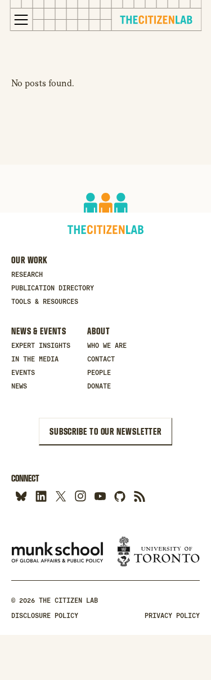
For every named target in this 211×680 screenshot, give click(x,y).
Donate (99, 386)
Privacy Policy (172, 616)
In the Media (35, 359)
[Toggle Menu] (21, 19)
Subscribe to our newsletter (105, 431)
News (19, 386)
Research (27, 275)
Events (23, 373)
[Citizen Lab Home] (156, 21)
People (99, 373)
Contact (101, 359)
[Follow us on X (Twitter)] (60, 496)
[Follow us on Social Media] (119, 496)
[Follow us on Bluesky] (21, 496)
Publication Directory (52, 288)
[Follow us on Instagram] (80, 496)
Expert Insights (40, 346)
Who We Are (107, 346)
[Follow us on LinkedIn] (41, 496)
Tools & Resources (44, 302)
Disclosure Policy (44, 616)
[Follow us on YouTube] (100, 496)
